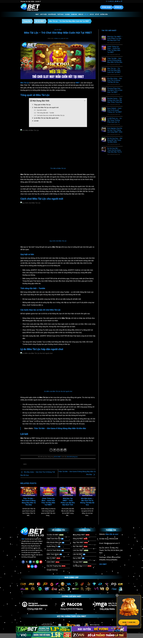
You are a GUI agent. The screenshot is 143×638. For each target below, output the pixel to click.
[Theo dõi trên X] (108, 1)
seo (67, 38)
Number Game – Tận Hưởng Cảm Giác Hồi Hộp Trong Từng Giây (114, 100)
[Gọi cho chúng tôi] (113, 1)
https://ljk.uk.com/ (111, 534)
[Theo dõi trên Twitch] (121, 1)
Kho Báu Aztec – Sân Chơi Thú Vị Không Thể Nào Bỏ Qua (87, 502)
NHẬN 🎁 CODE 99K (128, 622)
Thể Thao (60, 14)
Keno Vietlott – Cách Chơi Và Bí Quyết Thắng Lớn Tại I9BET (114, 110)
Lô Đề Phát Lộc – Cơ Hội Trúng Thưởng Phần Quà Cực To (114, 120)
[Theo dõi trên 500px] (119, 1)
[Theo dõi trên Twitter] (110, 1)
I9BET (37, 14)
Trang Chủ (27, 21)
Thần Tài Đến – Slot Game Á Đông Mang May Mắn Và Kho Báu (60, 428)
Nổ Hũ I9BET (39, 21)
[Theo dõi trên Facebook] (106, 1)
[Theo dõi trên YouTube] (117, 1)
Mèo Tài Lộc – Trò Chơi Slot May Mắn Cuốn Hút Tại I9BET (114, 70)
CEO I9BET (103, 564)
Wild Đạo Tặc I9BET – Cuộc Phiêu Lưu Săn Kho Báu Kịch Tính (68, 502)
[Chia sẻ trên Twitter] (54, 450)
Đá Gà (92, 14)
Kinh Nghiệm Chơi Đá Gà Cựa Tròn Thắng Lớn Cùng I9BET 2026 (114, 130)
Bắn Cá (81, 14)
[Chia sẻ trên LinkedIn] (65, 450)
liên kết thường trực (72, 456)
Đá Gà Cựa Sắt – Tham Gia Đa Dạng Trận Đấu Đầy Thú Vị (114, 150)
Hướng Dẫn (104, 14)
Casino (67, 14)
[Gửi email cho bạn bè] (58, 450)
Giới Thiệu (43, 14)
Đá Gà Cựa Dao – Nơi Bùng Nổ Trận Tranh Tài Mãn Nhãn (114, 140)
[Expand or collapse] (85, 100)
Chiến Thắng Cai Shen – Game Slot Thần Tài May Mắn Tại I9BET (48, 502)
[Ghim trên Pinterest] (61, 450)
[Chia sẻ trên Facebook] (51, 450)
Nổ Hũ (86, 14)
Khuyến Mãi (52, 14)
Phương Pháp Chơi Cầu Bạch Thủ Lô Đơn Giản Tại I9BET (114, 90)
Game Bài (74, 14)
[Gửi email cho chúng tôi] (112, 1)
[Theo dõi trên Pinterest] (115, 1)
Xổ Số (97, 14)
